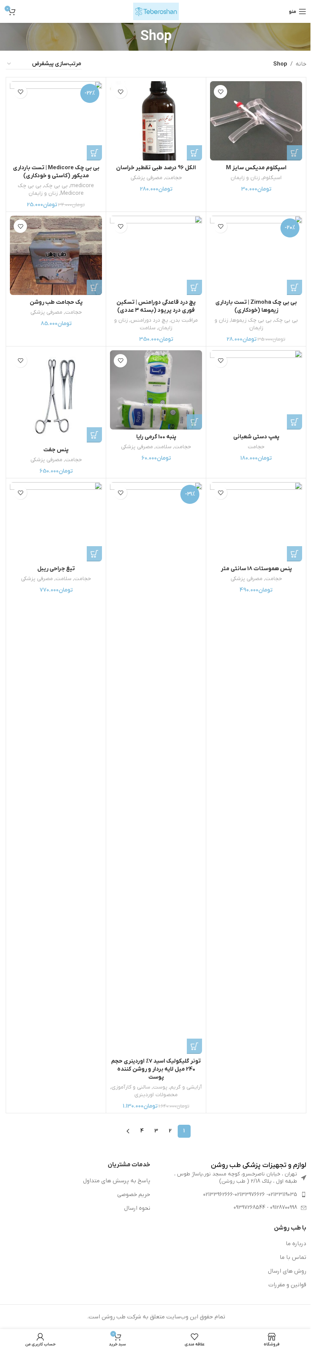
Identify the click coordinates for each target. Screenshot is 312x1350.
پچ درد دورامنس (149, 320)
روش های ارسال (287, 1271)
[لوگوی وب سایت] (156, 11)
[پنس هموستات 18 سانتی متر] (256, 521)
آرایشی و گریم (186, 1087)
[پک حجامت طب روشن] (56, 255)
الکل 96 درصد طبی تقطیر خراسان (156, 168)
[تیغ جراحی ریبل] (56, 521)
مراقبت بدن (184, 320)
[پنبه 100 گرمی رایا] (156, 390)
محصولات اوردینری (156, 1094)
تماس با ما (293, 1257)
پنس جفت (55, 450)
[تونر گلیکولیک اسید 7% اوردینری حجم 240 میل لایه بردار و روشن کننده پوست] (156, 768)
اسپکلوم (272, 177)
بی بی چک (56, 185)
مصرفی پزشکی (146, 177)
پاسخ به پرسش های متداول (116, 1181)
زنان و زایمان (245, 177)
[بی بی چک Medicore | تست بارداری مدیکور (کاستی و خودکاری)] (56, 120)
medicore (82, 185)
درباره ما (296, 1243)
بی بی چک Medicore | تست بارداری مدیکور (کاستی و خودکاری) (56, 172)
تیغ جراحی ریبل (56, 568)
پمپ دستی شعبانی (256, 437)
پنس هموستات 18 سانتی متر (256, 568)
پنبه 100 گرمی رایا (156, 437)
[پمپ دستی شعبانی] (256, 390)
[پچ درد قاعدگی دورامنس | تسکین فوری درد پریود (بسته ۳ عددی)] (156, 255)
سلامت (148, 328)
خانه (301, 64)
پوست (160, 1087)
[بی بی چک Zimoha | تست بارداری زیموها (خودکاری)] (256, 255)
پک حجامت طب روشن (56, 302)
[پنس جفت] (56, 396)
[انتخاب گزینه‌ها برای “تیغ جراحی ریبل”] (94, 553)
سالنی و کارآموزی (130, 1087)
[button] (294, 152)
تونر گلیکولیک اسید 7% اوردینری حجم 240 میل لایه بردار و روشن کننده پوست (156, 1069)
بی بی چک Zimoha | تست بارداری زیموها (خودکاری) (256, 306)
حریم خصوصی (133, 1194)
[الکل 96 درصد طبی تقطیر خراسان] (156, 120)
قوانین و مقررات (287, 1285)
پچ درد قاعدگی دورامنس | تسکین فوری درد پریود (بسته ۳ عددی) (156, 306)
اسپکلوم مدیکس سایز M (256, 168)
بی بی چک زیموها (251, 320)
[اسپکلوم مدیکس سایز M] (256, 120)
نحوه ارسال (137, 1208)
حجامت (173, 177)
